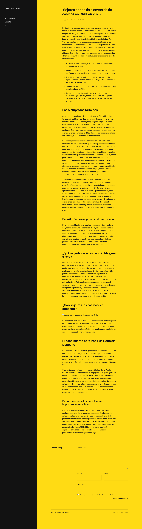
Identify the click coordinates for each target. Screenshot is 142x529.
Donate (8, 22)
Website (80, 485)
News (82, 20)
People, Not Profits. (13, 9)
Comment (81, 448)
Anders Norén (123, 512)
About (7, 26)
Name (80, 473)
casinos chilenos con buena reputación (89, 274)
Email (106, 473)
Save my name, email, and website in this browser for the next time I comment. (104, 495)
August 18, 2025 (69, 20)
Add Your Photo (11, 18)
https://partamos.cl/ (75, 359)
